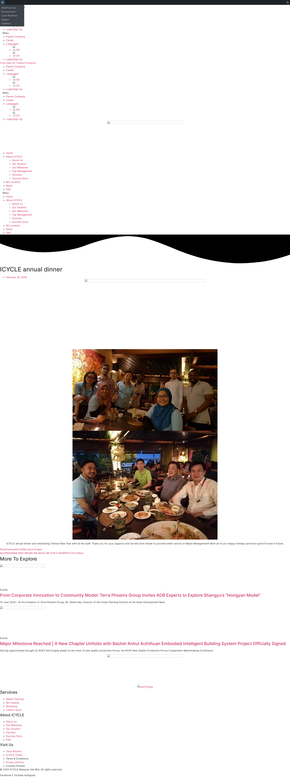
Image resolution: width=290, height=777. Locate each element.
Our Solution (19, 163)
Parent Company (15, 36)
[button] (145, 33)
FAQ (8, 189)
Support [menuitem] (5, 19)
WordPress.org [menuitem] (8, 7)
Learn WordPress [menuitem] (10, 15)
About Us (17, 160)
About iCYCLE (14, 156)
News (9, 185)
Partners (17, 174)
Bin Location (13, 181)
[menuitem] (2, 2)
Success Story (20, 178)
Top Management (22, 171)
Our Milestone (20, 167)
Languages (12, 43)
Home (9, 152)
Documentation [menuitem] (9, 11)
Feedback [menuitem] (6, 23)
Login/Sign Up (14, 29)
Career (10, 40)
